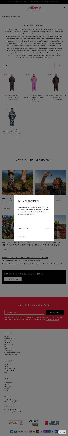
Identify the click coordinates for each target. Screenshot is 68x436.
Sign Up (47, 228)
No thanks (22, 236)
